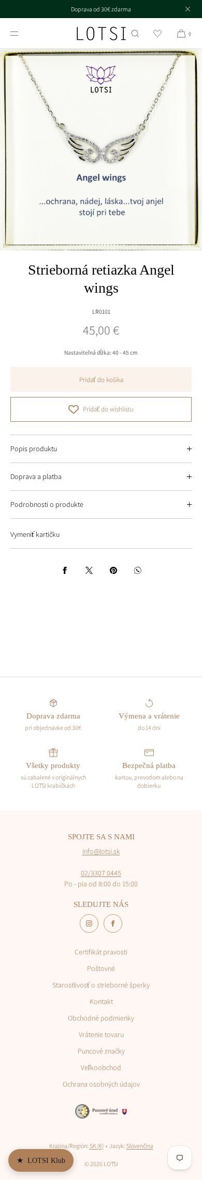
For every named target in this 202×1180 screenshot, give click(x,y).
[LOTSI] (101, 33)
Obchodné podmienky (101, 1018)
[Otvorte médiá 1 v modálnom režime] (101, 149)
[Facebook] (113, 923)
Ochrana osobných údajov (101, 1084)
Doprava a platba (36, 476)
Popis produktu (33, 448)
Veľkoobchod (101, 1067)
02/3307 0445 (101, 873)
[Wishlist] (157, 33)
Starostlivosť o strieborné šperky (101, 985)
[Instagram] (89, 923)
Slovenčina (139, 1146)
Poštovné (101, 968)
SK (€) (97, 1146)
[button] (135, 33)
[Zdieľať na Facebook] (64, 570)
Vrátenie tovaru (101, 1034)
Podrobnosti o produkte (46, 504)
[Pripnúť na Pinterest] (113, 570)
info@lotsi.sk (101, 851)
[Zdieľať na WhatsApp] (137, 570)
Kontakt (101, 1001)
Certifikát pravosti (101, 951)
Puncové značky (101, 1051)
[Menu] (22, 33)
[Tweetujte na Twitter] (89, 570)
